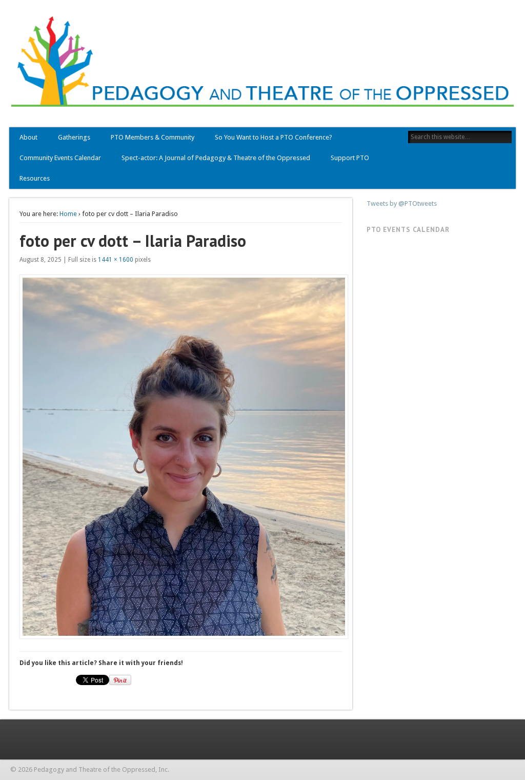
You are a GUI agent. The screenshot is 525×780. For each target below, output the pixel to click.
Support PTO (350, 158)
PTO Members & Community (152, 137)
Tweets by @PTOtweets (402, 203)
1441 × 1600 (115, 259)
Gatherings (74, 137)
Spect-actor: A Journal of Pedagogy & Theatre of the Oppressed (216, 158)
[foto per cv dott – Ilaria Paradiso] (180, 457)
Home (68, 214)
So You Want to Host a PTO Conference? (273, 137)
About (28, 137)
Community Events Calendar (60, 158)
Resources (34, 178)
